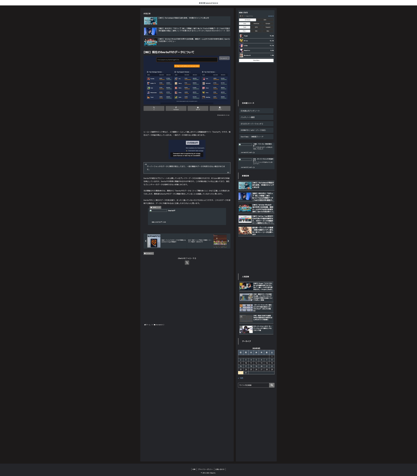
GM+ (265, 20)
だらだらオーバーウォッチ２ (252, 124)
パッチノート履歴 (248, 117)
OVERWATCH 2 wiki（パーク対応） (254, 130)
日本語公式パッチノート (250, 111)
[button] (220, 108)
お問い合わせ (219, 469)
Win (256, 31)
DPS (256, 27)
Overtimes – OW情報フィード (252, 137)
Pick (244, 31)
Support (268, 27)
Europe (268, 23)
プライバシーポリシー (205, 469)
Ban (268, 31)
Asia (244, 23)
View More (256, 60)
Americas (256, 23)
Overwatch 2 (149, 253)
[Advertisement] (187, 122)
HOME (194, 469)
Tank (244, 27)
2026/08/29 (271, 16)
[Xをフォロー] (187, 262)
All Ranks (247, 20)
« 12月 (240, 378)
